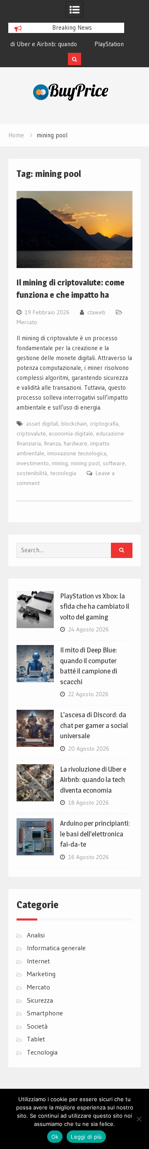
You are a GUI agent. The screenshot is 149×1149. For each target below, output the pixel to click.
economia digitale (71, 433)
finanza (52, 443)
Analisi (36, 935)
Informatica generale (56, 948)
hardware (75, 443)
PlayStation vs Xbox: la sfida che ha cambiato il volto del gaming (94, 606)
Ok (55, 1136)
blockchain (74, 423)
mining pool (85, 463)
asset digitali (42, 423)
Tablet (36, 1039)
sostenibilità (32, 473)
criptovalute (31, 433)
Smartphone (45, 1013)
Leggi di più (86, 1136)
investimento (33, 463)
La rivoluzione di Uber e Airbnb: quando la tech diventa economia (93, 779)
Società (37, 1026)
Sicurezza (40, 1000)
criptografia (104, 423)
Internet (38, 961)
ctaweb (96, 312)
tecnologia (63, 473)
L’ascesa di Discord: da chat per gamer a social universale (94, 725)
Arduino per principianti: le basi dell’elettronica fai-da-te (95, 833)
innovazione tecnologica (76, 453)
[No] (139, 1119)
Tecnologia (42, 1052)
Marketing (41, 974)
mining (60, 463)
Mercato (27, 322)
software (114, 463)
